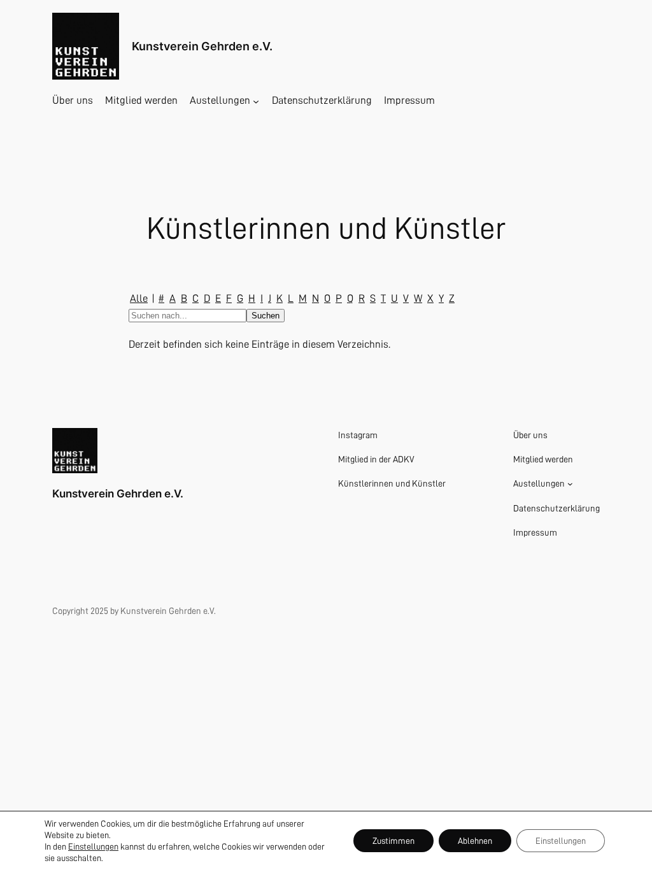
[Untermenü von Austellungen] (256, 100)
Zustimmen (393, 840)
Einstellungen (93, 846)
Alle (139, 298)
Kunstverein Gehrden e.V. (202, 46)
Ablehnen (475, 840)
